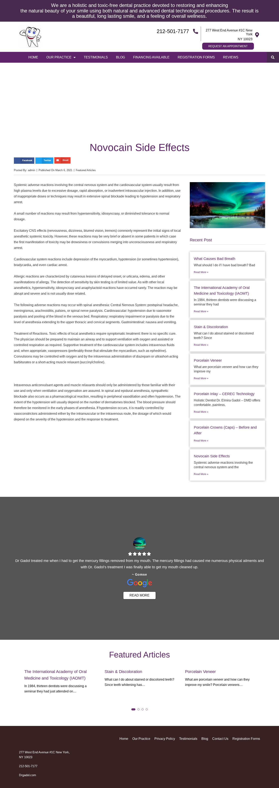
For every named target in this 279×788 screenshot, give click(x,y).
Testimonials (96, 57)
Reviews (230, 57)
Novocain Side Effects (212, 456)
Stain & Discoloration (211, 327)
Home (33, 57)
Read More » (201, 272)
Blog (120, 57)
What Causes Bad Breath (214, 259)
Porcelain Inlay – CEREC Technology (224, 394)
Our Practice (58, 57)
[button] (272, 57)
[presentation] (26, 684)
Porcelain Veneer (208, 360)
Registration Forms (196, 57)
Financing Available (151, 57)
